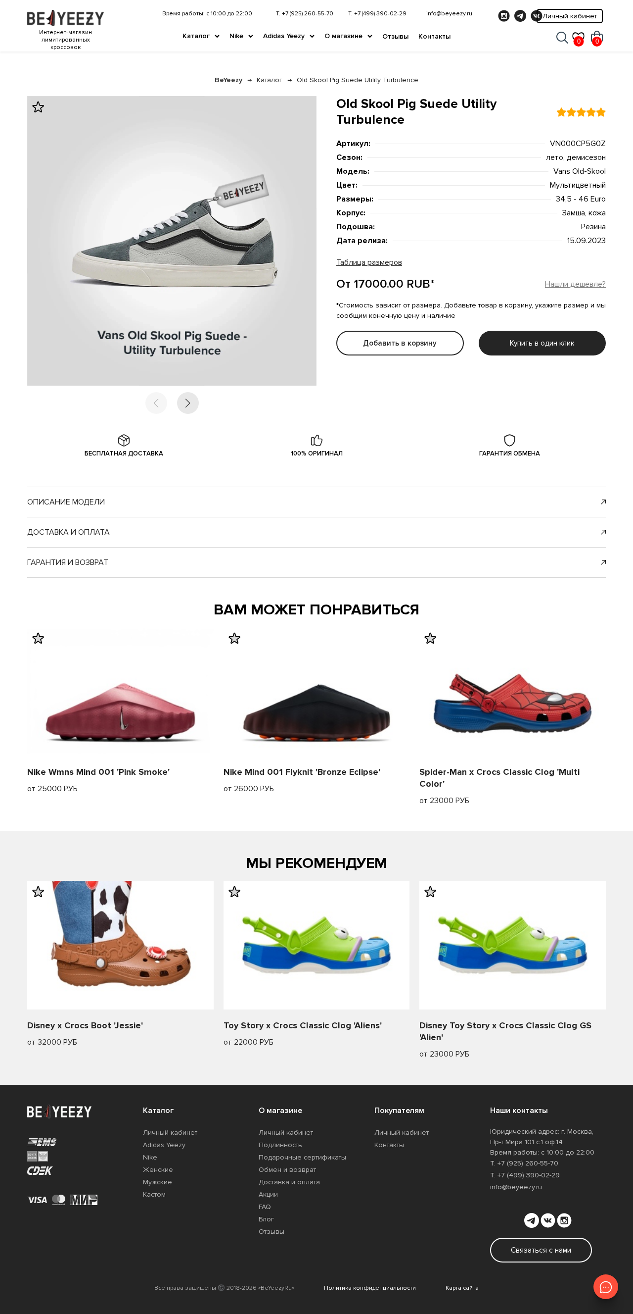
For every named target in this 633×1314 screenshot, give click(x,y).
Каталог (196, 36)
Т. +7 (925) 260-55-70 (304, 13)
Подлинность (280, 1145)
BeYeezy (228, 80)
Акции (268, 1194)
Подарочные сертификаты (302, 1157)
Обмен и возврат (287, 1169)
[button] (188, 403)
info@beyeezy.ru (449, 13)
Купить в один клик (542, 343)
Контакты (434, 36)
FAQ (265, 1207)
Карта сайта (462, 1288)
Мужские (157, 1182)
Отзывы (395, 36)
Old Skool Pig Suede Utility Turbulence (357, 80)
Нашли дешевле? (575, 284)
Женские (158, 1169)
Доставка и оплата (68, 532)
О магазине (343, 36)
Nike (236, 36)
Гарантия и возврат (67, 562)
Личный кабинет (570, 16)
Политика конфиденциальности (370, 1288)
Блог (266, 1219)
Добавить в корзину (400, 343)
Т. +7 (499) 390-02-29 (377, 13)
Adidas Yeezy (284, 36)
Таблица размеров (369, 262)
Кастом (154, 1194)
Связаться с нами (541, 1250)
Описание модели (66, 502)
